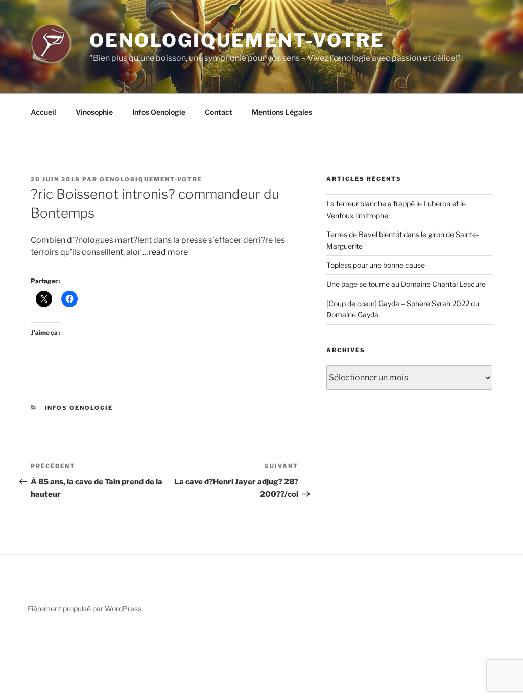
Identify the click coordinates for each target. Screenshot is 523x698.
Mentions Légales (282, 112)
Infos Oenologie (158, 112)
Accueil (43, 112)
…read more (165, 252)
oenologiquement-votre (151, 179)
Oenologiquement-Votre (236, 40)
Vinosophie (94, 112)
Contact (218, 112)
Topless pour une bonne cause (375, 265)
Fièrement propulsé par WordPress (84, 608)
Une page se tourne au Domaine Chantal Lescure (406, 284)
